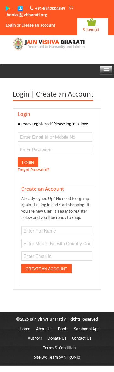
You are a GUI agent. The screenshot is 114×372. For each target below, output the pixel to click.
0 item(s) (91, 29)
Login (11, 25)
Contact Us (81, 338)
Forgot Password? (33, 170)
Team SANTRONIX (64, 357)
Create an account (38, 25)
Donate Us (57, 338)
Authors (35, 338)
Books (63, 329)
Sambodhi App (86, 329)
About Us (44, 329)
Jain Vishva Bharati (46, 319)
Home (25, 329)
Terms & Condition (59, 348)
